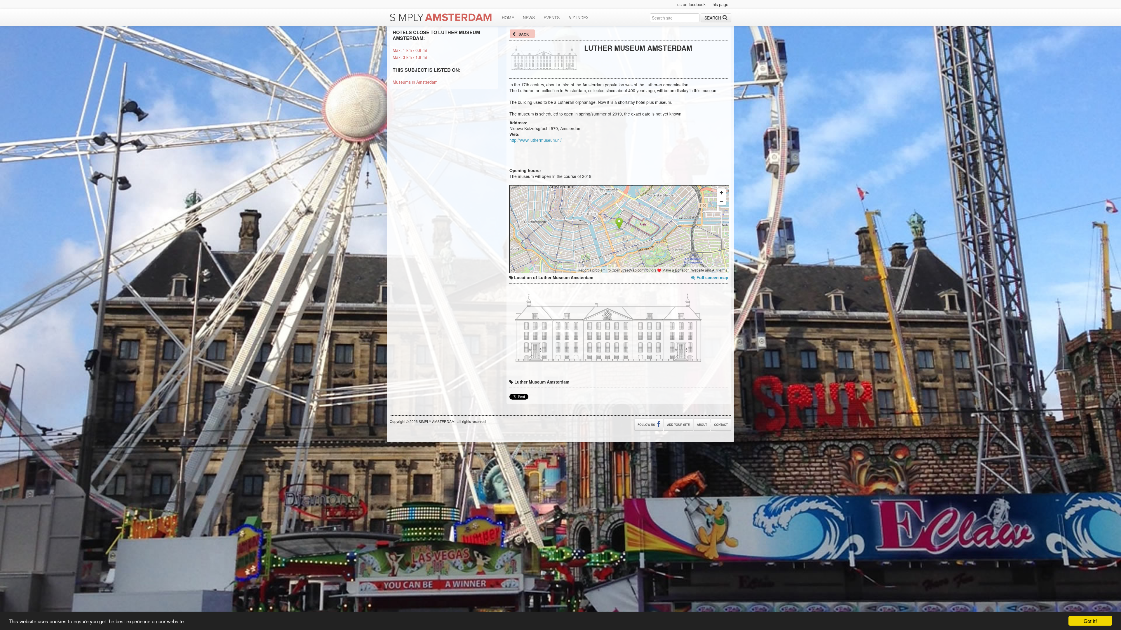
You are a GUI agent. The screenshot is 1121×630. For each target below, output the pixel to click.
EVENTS (552, 17)
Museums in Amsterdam (415, 82)
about (702, 425)
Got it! (1090, 620)
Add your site (678, 425)
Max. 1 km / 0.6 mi (410, 50)
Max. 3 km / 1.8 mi (410, 57)
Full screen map (712, 277)
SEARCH (712, 18)
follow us (647, 425)
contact (721, 425)
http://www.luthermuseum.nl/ (535, 140)
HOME (508, 17)
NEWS (529, 17)
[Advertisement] (652, 63)
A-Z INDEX (578, 17)
